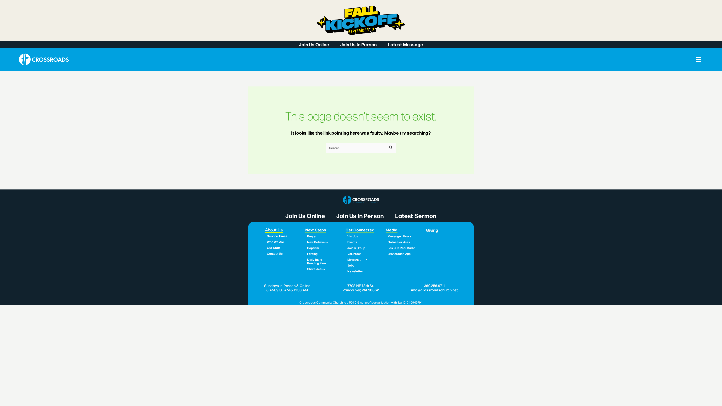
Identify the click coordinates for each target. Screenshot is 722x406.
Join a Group (356, 248)
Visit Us (352, 236)
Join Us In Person (358, 44)
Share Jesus (316, 269)
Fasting (312, 254)
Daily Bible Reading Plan (316, 261)
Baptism (313, 248)
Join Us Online (314, 44)
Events (352, 242)
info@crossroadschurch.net (434, 289)
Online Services (399, 242)
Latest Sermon (415, 215)
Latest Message (405, 44)
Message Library (400, 236)
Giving (432, 230)
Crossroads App (399, 254)
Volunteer (354, 254)
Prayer (312, 236)
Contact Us (275, 253)
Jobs (350, 265)
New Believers (317, 242)
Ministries (354, 259)
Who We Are (275, 242)
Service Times (277, 236)
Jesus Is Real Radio (401, 248)
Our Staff (274, 248)
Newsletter (355, 271)
